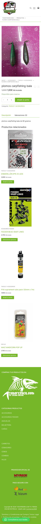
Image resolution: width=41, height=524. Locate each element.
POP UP (3, 344)
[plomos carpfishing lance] (38, 86)
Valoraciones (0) (21, 115)
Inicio (3, 80)
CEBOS (4, 452)
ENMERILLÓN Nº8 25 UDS (12, 174)
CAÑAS (4, 429)
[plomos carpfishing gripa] (35, 86)
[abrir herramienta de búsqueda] (31, 8)
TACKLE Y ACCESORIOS (25, 80)
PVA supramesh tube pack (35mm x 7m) (17, 290)
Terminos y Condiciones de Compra (15, 514)
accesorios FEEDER (7, 228)
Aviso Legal (34, 514)
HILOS (4, 460)
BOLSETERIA (6, 425)
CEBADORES (6, 448)
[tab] (6, 115)
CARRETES (6, 444)
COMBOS (5, 456)
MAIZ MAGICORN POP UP (11, 347)
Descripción (6, 115)
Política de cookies (29, 517)
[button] (36, 29)
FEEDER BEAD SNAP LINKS (12, 232)
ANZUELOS (6, 421)
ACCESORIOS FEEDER (10, 417)
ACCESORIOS (12, 80)
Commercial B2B (31, 509)
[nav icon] (34, 8)
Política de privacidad (11, 517)
